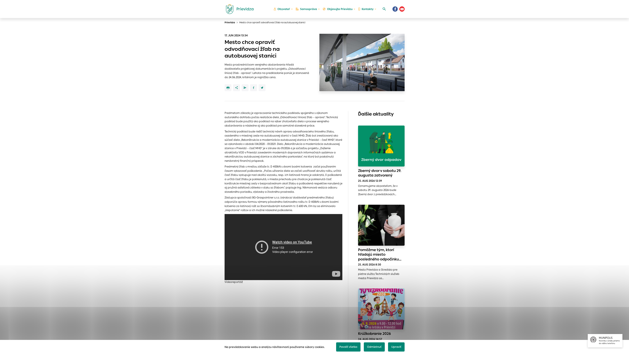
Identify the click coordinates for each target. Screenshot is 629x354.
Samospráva (308, 9)
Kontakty (367, 9)
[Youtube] (402, 9)
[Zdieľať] (236, 87)
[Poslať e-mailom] (245, 87)
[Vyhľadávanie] (384, 9)
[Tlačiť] (228, 87)
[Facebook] (395, 9)
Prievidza (230, 22)
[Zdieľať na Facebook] (253, 87)
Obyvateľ (283, 9)
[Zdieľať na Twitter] (262, 87)
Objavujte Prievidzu (340, 9)
